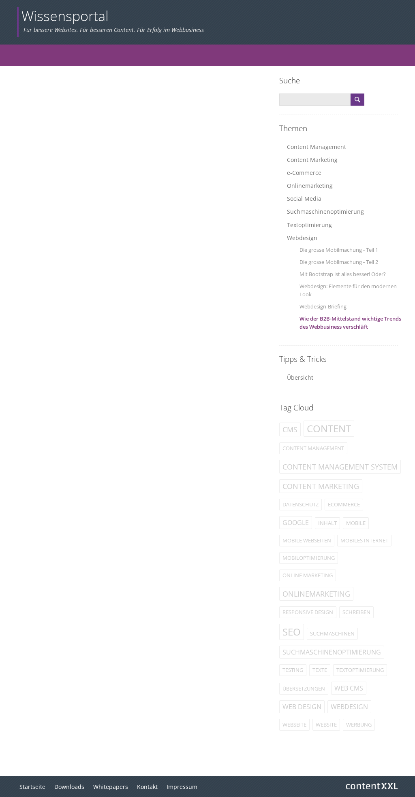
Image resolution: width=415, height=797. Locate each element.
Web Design (301, 706)
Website (326, 724)
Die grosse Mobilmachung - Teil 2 (338, 262)
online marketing (307, 575)
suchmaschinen (332, 633)
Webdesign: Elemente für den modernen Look (348, 290)
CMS (289, 429)
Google (295, 522)
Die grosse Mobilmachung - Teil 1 (338, 249)
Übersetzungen (303, 688)
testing (292, 670)
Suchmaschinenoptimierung (325, 211)
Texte (319, 670)
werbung (359, 724)
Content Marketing (312, 160)
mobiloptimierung (308, 557)
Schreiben (356, 612)
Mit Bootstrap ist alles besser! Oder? (342, 274)
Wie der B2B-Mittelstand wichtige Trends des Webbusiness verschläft (350, 322)
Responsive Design (307, 612)
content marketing (320, 486)
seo (291, 631)
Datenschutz (300, 504)
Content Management (316, 147)
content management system (340, 467)
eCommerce (344, 504)
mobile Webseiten (306, 540)
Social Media (304, 198)
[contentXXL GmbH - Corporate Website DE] (372, 782)
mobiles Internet (364, 540)
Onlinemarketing (310, 185)
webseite (294, 724)
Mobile (356, 523)
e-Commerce (304, 172)
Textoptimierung (309, 225)
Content (329, 428)
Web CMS (348, 688)
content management (313, 448)
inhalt (327, 523)
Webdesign (302, 238)
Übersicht (300, 377)
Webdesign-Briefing (323, 306)
